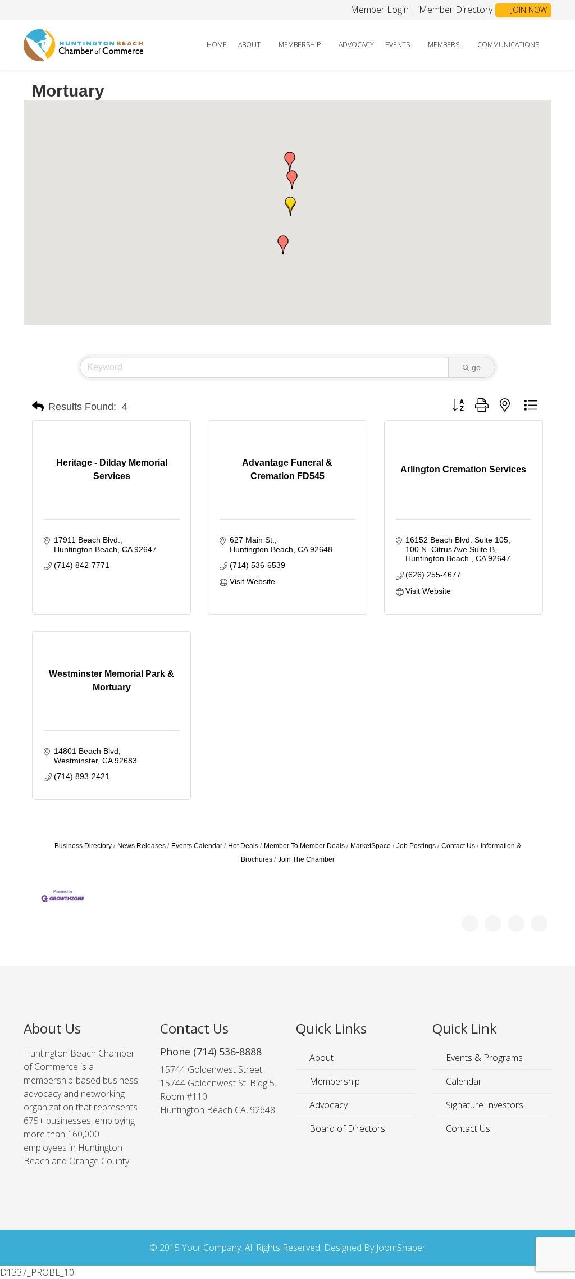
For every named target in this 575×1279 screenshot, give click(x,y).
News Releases (141, 846)
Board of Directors (346, 1128)
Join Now (528, 9)
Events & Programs (483, 1058)
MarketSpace (370, 846)
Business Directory (83, 846)
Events (397, 44)
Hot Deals (243, 846)
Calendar (463, 1081)
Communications (508, 44)
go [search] (476, 367)
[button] (283, 245)
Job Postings (416, 846)
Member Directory (454, 9)
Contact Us (458, 846)
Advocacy (356, 44)
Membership (300, 44)
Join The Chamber (306, 859)
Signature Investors (483, 1105)
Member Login (379, 9)
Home (217, 44)
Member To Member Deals (304, 846)
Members (443, 44)
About (249, 44)
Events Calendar (196, 846)
